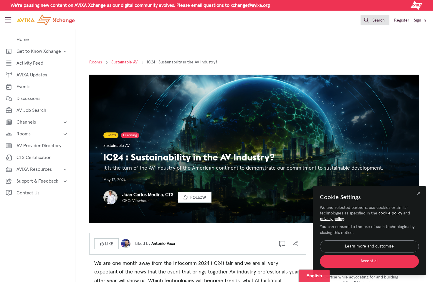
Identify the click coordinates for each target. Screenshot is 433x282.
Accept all (369, 261)
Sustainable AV (124, 62)
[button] (194, 197)
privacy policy (332, 219)
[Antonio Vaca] (125, 243)
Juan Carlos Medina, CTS (147, 194)
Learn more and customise (369, 246)
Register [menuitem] (401, 20)
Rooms (95, 62)
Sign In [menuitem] (420, 20)
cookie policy (390, 213)
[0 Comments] (282, 244)
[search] (375, 20)
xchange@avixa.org (250, 5)
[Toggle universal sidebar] (8, 20)
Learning (130, 135)
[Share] (295, 244)
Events (111, 135)
